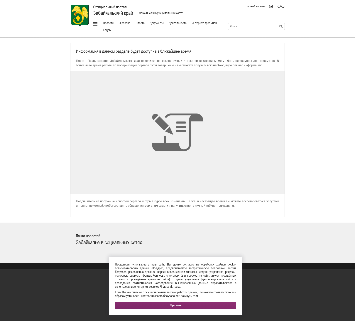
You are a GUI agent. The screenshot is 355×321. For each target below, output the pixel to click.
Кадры (107, 30)
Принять (176, 305)
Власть (140, 23)
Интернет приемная (204, 23)
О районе (124, 23)
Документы (157, 23)
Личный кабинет (256, 6)
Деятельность (178, 23)
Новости (108, 23)
